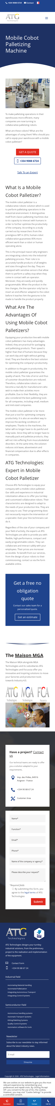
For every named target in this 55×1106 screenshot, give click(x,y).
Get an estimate (27, 617)
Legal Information (42, 1076)
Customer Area (24, 798)
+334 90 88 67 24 (25, 789)
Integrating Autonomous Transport (22, 992)
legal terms (30, 892)
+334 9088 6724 (29, 161)
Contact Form (18, 963)
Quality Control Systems (17, 1023)
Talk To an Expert (27, 172)
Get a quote (27, 152)
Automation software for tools (20, 1027)
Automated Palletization (17, 988)
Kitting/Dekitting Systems (18, 1020)
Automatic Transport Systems (19, 1016)
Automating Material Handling (20, 985)
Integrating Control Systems (19, 995)
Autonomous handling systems (20, 1013)
